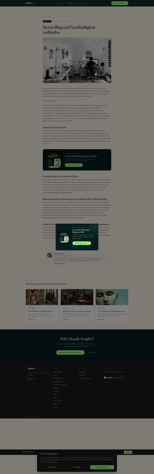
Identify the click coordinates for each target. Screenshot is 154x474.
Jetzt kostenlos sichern (81, 243)
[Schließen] (95, 226)
